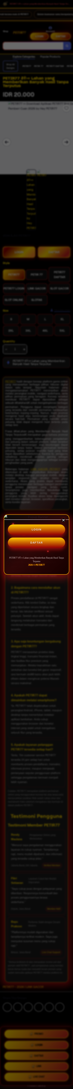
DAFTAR (36, 542)
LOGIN (37, 529)
